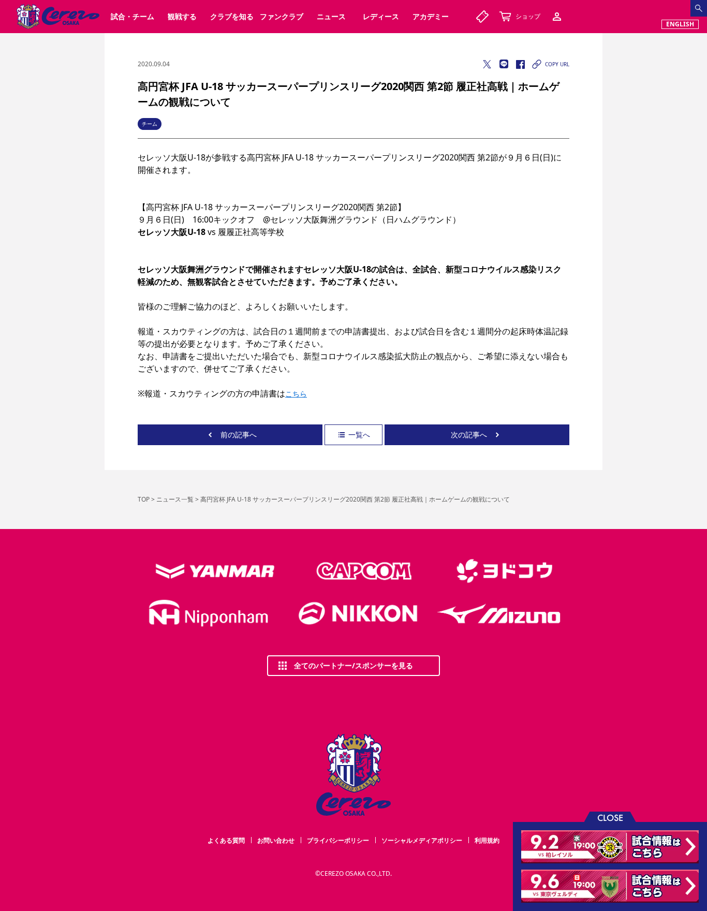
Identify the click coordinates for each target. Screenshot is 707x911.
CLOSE (610, 817)
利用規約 (487, 840)
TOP (144, 499)
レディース (381, 16)
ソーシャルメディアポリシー (421, 840)
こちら (296, 394)
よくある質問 (226, 840)
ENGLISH (680, 24)
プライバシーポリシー (338, 840)
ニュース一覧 (175, 499)
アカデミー (431, 16)
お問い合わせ (275, 840)
